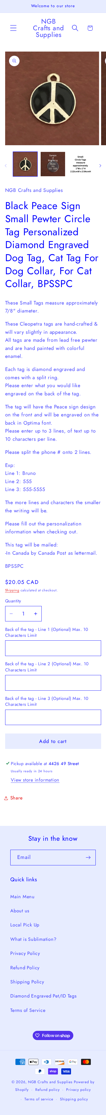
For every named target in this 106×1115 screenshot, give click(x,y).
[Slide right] (100, 165)
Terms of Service (27, 1010)
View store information (35, 780)
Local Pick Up (24, 925)
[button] (13, 28)
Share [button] (16, 798)
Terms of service (38, 1099)
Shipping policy (74, 1099)
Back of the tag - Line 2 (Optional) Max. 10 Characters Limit (47, 667)
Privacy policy (78, 1089)
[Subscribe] (88, 857)
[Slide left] (5, 165)
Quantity (13, 601)
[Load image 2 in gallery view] (53, 164)
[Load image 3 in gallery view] (80, 164)
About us (19, 910)
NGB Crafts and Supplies (50, 1081)
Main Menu (22, 896)
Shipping (12, 590)
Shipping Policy (27, 982)
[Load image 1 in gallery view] (25, 164)
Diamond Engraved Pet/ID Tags (43, 996)
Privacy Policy (25, 953)
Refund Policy (25, 967)
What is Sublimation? (33, 939)
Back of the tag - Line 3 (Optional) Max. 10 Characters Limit (47, 701)
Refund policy (47, 1089)
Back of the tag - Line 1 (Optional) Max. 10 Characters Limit (46, 632)
